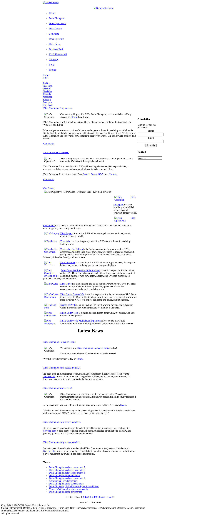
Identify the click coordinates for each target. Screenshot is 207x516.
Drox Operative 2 (57, 23)
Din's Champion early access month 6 (67, 472)
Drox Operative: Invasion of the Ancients (80, 270)
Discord (46, 88)
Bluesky (47, 99)
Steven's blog (49, 376)
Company (53, 59)
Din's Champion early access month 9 (67, 467)
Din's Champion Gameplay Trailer (59, 342)
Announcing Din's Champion (63, 481)
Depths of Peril (56, 49)
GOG (101, 174)
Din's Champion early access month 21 (62, 367)
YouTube (47, 91)
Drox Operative (56, 39)
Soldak (86, 174)
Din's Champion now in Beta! (57, 388)
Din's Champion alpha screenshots (65, 492)
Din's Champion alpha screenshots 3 (66, 483)
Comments (48, 143)
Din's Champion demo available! (64, 475)
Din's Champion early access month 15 (62, 422)
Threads (47, 94)
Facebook (47, 86)
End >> (111, 497)
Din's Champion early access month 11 (61, 442)
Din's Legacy (55, 28)
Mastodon (47, 96)
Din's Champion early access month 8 (67, 470)
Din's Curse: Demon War (72, 294)
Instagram (47, 102)
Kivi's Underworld (58, 54)
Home (52, 13)
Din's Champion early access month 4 (67, 478)
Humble (113, 174)
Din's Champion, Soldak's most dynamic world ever (74, 486)
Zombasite (54, 33)
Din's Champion (57, 18)
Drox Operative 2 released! (56, 152)
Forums (52, 70)
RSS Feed (48, 105)
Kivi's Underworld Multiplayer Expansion (80, 320)
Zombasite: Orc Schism (71, 249)
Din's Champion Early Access (57, 108)
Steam (74, 117)
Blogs (52, 64)
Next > (103, 497)
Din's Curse (54, 44)
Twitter (46, 83)
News (45, 77)
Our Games (48, 188)
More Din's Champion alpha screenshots (68, 489)
